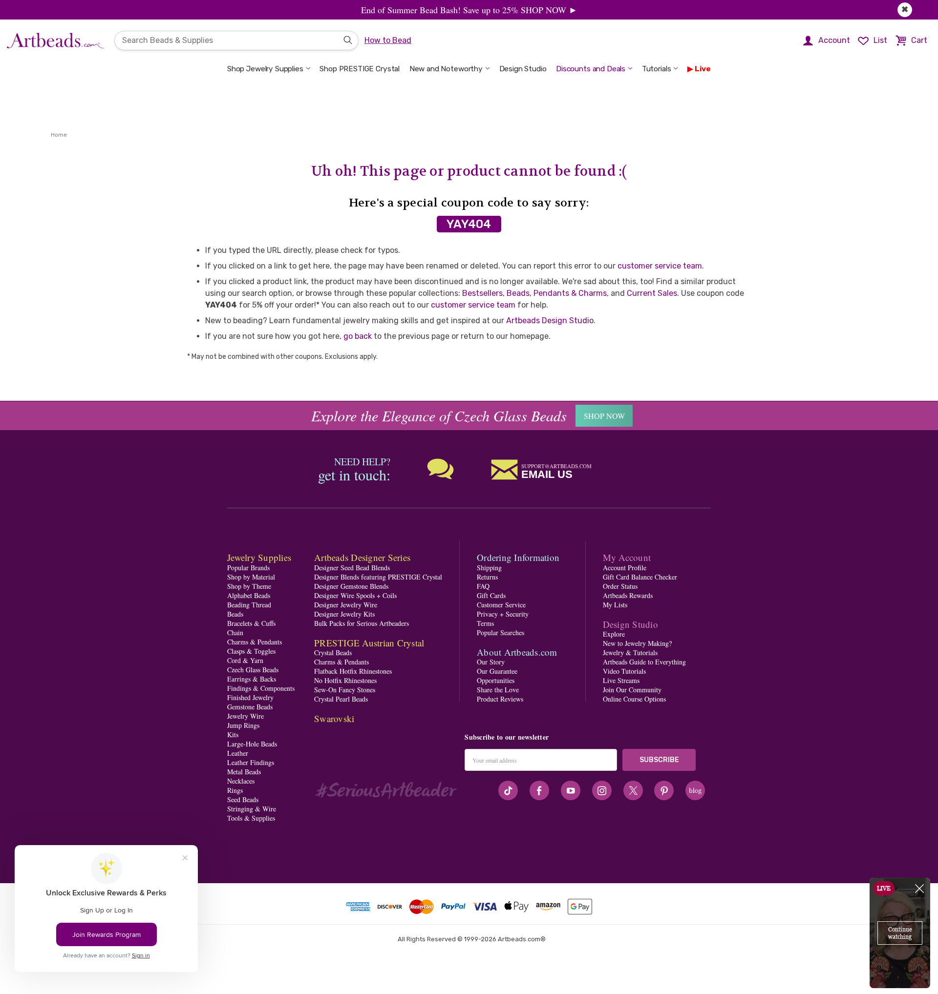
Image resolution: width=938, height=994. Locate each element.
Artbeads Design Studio (550, 320)
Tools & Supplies (251, 818)
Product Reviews (500, 699)
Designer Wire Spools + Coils (355, 595)
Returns (487, 576)
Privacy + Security (503, 614)
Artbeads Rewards (628, 595)
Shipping (489, 567)
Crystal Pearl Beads (341, 699)
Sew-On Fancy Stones (344, 689)
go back (357, 336)
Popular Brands (248, 567)
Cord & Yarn (245, 660)
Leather (237, 753)
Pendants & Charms (570, 293)
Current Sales (652, 293)
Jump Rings (243, 725)
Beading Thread (249, 604)
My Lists (615, 604)
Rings (235, 790)
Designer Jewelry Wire (345, 604)
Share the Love (498, 689)
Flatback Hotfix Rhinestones (353, 671)
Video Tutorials (624, 671)
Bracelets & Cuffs (251, 623)
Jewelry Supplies (259, 557)
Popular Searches (500, 632)
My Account (627, 557)
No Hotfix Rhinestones (345, 680)
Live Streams (621, 680)
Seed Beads (242, 799)
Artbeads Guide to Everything (644, 661)
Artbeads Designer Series (362, 557)
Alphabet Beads (248, 595)
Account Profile (624, 567)
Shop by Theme (249, 586)
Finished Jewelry (250, 697)
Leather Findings (250, 762)
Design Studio (523, 68)
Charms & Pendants (254, 641)
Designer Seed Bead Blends (352, 567)
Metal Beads (244, 771)
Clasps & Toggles (251, 651)
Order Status (620, 586)
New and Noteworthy (446, 68)
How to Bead (387, 40)
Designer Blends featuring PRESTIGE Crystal (378, 576)
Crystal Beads (333, 652)
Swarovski (334, 718)
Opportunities (495, 680)
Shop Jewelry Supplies (265, 68)
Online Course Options (634, 699)
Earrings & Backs (251, 678)
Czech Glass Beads (252, 669)
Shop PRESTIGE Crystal (360, 68)
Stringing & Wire (251, 808)
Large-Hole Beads (252, 743)
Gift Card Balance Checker (640, 576)
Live (703, 68)
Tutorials (656, 68)
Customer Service (501, 604)
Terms (485, 623)
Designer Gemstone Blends (351, 586)
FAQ (483, 586)
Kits (232, 734)
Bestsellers (482, 293)
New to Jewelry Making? (637, 643)
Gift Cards (491, 595)
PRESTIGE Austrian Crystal (369, 643)
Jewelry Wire (245, 716)
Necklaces (241, 781)
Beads (518, 293)
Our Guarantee (497, 671)
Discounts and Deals (590, 68)
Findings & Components (261, 688)
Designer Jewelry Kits (344, 614)
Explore (614, 634)
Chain (235, 632)
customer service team (660, 265)
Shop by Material (251, 576)
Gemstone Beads (250, 706)
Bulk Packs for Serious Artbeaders (361, 623)
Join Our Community (632, 689)
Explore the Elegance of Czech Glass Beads (439, 415)
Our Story (491, 661)
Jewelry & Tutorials (630, 652)
